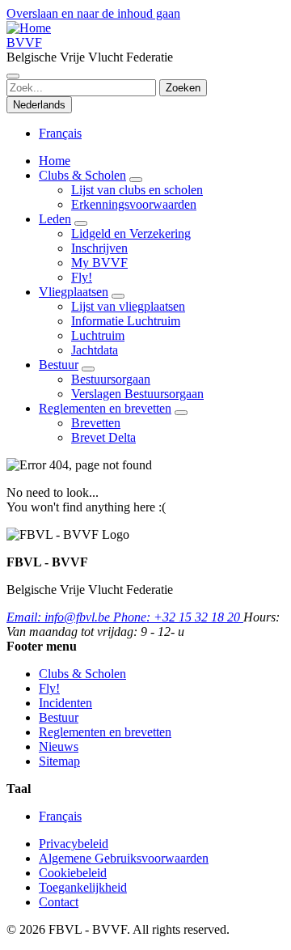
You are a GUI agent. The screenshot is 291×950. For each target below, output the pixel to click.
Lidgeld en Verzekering (131, 233)
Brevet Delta (103, 437)
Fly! (81, 277)
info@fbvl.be (59, 617)
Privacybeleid (73, 843)
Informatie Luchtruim (125, 321)
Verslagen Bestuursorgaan (137, 394)
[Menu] (12, 76)
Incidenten (65, 703)
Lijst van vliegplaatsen (128, 306)
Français (60, 133)
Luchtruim (97, 335)
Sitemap (59, 761)
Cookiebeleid (73, 873)
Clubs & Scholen (82, 175)
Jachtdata (94, 350)
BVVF (24, 42)
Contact (58, 902)
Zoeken (183, 88)
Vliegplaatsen (73, 292)
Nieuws (58, 746)
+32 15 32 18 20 (178, 617)
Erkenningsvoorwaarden (133, 204)
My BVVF (99, 262)
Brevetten (95, 423)
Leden (55, 219)
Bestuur (58, 364)
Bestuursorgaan (110, 379)
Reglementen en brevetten (105, 408)
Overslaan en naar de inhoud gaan (93, 13)
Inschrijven (99, 248)
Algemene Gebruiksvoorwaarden (124, 858)
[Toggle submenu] (135, 179)
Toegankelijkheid (83, 887)
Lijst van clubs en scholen (137, 190)
